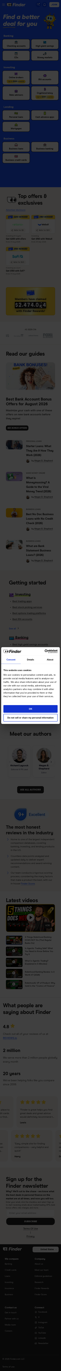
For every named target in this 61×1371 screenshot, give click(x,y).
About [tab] (50, 659)
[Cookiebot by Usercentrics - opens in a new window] (45, 651)
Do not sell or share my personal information (30, 717)
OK (30, 709)
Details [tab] (30, 659)
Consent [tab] (11, 659)
